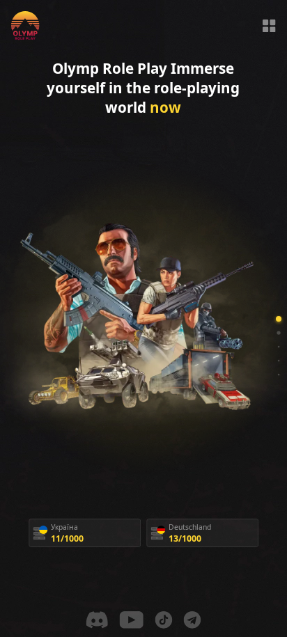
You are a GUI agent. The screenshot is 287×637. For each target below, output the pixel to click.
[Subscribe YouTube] (131, 620)
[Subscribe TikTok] (164, 620)
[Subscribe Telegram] (192, 620)
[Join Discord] (97, 620)
